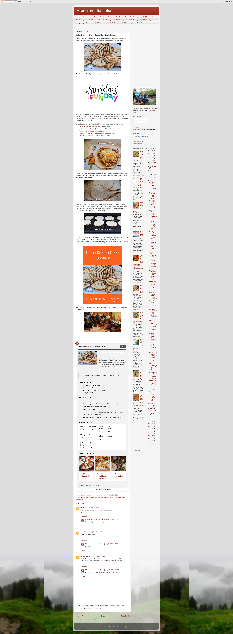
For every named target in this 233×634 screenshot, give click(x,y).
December (153, 162)
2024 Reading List (115, 23)
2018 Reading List (94, 20)
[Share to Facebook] (115, 495)
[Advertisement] (145, 57)
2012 (150, 443)
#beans (83, 497)
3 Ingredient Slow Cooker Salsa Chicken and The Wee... (152, 396)
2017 (150, 431)
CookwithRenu (85, 556)
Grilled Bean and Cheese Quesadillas (90, 129)
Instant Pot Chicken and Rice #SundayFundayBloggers (153, 214)
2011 (149, 445)
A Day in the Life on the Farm (98, 11)
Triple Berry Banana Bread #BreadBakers (152, 304)
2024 (150, 155)
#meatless (94, 497)
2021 (150, 421)
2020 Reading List (121, 20)
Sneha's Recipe (85, 532)
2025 (150, 153)
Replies (84, 516)
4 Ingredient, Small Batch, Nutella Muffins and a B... (153, 204)
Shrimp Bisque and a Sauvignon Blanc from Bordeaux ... (153, 263)
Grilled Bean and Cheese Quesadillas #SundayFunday (153, 385)
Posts (137, 119)
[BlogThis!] (112, 495)
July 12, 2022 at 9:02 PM (113, 570)
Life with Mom (109, 17)
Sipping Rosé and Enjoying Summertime (152, 347)
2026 (150, 151)
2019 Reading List (107, 20)
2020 (150, 424)
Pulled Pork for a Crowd (141, 235)
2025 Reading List (129, 23)
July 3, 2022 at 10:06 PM (92, 507)
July (151, 180)
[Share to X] (114, 495)
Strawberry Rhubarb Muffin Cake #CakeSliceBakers (152, 246)
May (151, 406)
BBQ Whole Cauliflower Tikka (88, 135)
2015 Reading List (135, 17)
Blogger (127, 627)
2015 (150, 436)
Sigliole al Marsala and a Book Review (152, 195)
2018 (150, 428)
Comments (138, 122)
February (152, 413)
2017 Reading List (81, 20)
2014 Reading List (121, 17)
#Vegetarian (79, 499)
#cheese (88, 497)
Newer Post (80, 616)
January (152, 417)
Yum (75, 27)
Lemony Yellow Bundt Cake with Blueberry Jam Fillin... (152, 236)
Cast (90, 17)
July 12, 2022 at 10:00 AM (97, 556)
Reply (82, 512)
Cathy (82, 507)
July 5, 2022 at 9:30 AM (97, 532)
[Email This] (110, 495)
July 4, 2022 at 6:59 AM (112, 519)
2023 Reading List (102, 23)
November (153, 166)
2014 (150, 438)
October (152, 170)
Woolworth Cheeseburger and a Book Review (153, 367)
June (151, 403)
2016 (150, 433)
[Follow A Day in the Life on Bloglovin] (141, 137)
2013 (150, 440)
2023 (150, 158)
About (84, 17)
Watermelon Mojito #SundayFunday (153, 254)
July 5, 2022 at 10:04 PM (113, 544)
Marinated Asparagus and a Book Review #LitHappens (153, 314)
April (151, 408)
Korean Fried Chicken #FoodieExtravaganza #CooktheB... (153, 357)
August (152, 178)
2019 (150, 426)
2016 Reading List (148, 17)
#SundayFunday (120, 497)
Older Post (125, 616)
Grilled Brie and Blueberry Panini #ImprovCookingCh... (153, 286)
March (152, 410)
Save (77, 343)
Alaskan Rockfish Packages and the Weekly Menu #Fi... (152, 275)
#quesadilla (107, 497)
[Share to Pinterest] (117, 495)
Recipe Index (98, 17)
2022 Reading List (148, 20)
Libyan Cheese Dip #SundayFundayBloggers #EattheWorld (153, 326)
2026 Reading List (142, 23)
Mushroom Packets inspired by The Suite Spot (153, 295)
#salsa (113, 497)
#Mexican (100, 497)
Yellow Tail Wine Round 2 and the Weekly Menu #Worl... (152, 224)
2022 (150, 160)
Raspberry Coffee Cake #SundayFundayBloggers (153, 186)
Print (123, 347)
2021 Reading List (134, 20)
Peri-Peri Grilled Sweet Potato (88, 126)
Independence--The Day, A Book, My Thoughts (153, 375)
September (153, 174)
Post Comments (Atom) (90, 619)
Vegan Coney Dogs (85, 131)
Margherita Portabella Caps (87, 133)
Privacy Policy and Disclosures (85, 23)
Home (78, 17)
